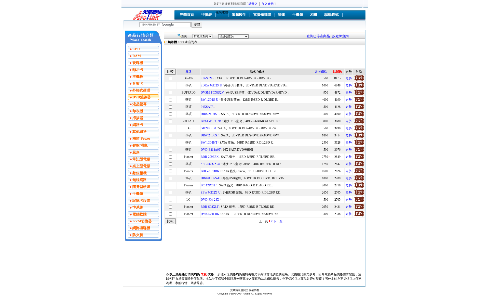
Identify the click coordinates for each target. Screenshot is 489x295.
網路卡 (137, 125)
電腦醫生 (239, 15)
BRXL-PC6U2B (211, 121)
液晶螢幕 (139, 104)
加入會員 (268, 4)
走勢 (349, 78)
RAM (136, 56)
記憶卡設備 (141, 200)
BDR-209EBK (210, 157)
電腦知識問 (262, 15)
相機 (313, 15)
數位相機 (139, 173)
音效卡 (137, 83)
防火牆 (137, 235)
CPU (136, 49)
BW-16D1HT (209, 142)
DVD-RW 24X (210, 199)
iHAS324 (206, 78)
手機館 (297, 15)
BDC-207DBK (210, 171)
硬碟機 (137, 63)
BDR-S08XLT (210, 207)
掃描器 (137, 118)
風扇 (136, 152)
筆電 (281, 15)
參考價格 (321, 71)
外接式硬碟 (141, 90)
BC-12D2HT (209, 185)
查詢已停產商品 (318, 36)
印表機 (137, 111)
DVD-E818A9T (211, 149)
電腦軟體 (139, 214)
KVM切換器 (142, 221)
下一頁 (277, 221)
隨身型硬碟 (141, 187)
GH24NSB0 (208, 128)
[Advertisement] (264, 56)
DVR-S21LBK (210, 214)
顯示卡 (137, 70)
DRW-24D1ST (210, 114)
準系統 (137, 207)
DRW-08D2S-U (210, 178)
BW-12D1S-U (209, 99)
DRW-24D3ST (210, 135)
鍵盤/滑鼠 (140, 145)
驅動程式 (331, 15)
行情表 (206, 15)
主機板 (137, 77)
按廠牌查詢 (340, 36)
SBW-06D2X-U (211, 192)
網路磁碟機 (141, 228)
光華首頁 (187, 15)
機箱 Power (141, 138)
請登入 (253, 4)
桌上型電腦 (141, 166)
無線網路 (139, 180)
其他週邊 (139, 132)
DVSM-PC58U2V (212, 92)
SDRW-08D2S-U (211, 85)
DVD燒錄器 (141, 97)
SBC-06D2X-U (210, 164)
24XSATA (207, 107)
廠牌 (188, 71)
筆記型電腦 (141, 159)
